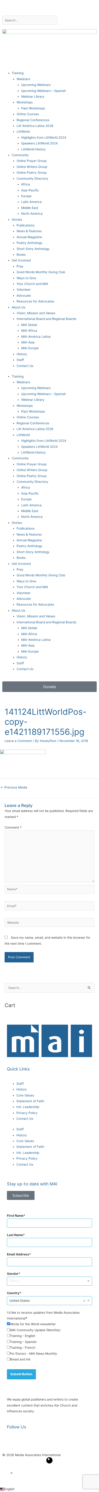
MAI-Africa (29, 330)
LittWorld (23, 131)
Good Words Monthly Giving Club (41, 272)
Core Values (25, 1095)
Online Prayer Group (32, 161)
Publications (26, 225)
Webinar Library (32, 96)
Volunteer (24, 289)
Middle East (29, 208)
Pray (20, 266)
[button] (11, 1473)
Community (20, 155)
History (22, 354)
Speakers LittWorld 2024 (39, 143)
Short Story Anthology (33, 249)
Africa (25, 184)
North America (32, 213)
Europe (26, 196)
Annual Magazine (29, 237)
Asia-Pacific (30, 190)
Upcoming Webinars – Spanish (43, 91)
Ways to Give (26, 278)
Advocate (24, 295)
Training (17, 73)
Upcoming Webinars (36, 85)
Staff (20, 360)
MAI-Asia (28, 342)
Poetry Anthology (29, 243)
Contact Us (25, 366)
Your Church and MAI (32, 284)
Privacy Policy (27, 1113)
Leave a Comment (18, 741)
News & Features (29, 231)
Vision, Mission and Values (36, 313)
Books (21, 254)
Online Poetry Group (32, 172)
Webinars (23, 79)
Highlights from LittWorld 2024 (43, 137)
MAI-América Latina (36, 336)
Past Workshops (33, 108)
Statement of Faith (30, 1101)
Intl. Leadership (27, 1107)
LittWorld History (33, 149)
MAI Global (29, 325)
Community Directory (32, 178)
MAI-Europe (30, 348)
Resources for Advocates (35, 301)
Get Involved (21, 260)
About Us (18, 307)
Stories (17, 219)
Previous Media (13, 787)
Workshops (25, 102)
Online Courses (28, 114)
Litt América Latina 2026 (35, 126)
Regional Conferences (33, 120)
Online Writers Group (32, 167)
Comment (13, 827)
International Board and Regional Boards (46, 319)
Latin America (31, 202)
